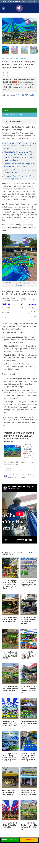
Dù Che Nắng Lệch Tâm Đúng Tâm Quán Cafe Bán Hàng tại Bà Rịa (9, 619)
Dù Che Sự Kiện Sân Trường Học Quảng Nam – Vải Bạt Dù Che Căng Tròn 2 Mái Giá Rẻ (28, 655)
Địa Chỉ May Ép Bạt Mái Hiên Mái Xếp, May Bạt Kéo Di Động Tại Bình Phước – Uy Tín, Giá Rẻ (20, 145)
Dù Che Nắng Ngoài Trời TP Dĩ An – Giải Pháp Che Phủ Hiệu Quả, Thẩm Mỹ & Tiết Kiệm (10, 655)
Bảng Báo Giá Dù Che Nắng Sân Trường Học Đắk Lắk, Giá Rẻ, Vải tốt (9, 723)
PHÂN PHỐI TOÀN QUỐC (18, 58)
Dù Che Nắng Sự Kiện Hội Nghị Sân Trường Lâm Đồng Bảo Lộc (10, 825)
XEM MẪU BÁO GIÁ (9, 840)
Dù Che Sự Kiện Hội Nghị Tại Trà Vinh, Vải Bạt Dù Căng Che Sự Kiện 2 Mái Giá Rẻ (28, 584)
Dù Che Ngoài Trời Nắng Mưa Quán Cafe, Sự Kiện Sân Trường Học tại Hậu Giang (28, 826)
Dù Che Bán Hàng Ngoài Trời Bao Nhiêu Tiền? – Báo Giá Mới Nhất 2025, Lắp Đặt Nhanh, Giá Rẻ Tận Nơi (9, 585)
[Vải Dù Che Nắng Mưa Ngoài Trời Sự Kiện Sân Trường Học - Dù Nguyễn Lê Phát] (19, 8)
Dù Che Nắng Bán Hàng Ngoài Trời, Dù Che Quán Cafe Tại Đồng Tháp (10, 688)
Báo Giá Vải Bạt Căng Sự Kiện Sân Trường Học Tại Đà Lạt (28, 723)
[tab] (19, 110)
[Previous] (4, 31)
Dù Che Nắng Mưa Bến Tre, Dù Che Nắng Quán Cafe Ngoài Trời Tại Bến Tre (28, 690)
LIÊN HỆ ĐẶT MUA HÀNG (13, 115)
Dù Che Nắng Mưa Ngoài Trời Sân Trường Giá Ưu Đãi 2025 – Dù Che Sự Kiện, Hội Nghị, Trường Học (9, 758)
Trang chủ (5, 58)
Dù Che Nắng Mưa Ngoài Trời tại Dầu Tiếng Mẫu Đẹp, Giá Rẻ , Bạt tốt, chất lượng (28, 620)
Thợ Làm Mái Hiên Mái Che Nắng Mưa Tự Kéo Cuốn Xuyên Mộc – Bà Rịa (28, 792)
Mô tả (5, 110)
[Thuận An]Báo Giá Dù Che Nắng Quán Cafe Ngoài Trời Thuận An (9, 792)
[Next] (35, 31)
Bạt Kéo (12, 95)
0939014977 (29, 840)
